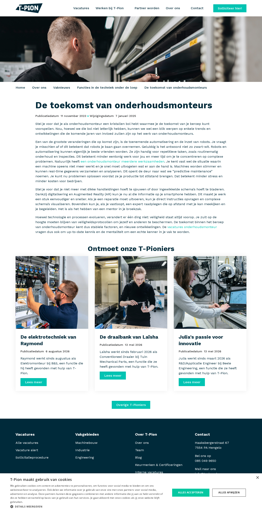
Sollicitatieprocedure (33, 457)
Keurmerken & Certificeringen (158, 465)
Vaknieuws (61, 87)
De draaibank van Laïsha (129, 337)
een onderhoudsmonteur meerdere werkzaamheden (122, 161)
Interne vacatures (149, 472)
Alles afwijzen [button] (229, 492)
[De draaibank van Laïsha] (131, 292)
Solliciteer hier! (230, 8)
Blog (138, 457)
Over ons (39, 87)
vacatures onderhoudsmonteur (192, 227)
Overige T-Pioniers (131, 405)
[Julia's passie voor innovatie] (210, 292)
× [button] (257, 477)
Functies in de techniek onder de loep (107, 87)
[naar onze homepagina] (29, 8)
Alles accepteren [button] (190, 492)
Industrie (82, 450)
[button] (88, 506)
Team (139, 450)
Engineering (84, 457)
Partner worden (146, 8)
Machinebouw (86, 443)
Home (20, 87)
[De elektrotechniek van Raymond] (52, 292)
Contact (197, 8)
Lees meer (33, 382)
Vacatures (81, 8)
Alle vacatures (27, 443)
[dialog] (131, 492)
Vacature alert (27, 450)
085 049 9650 (205, 461)
